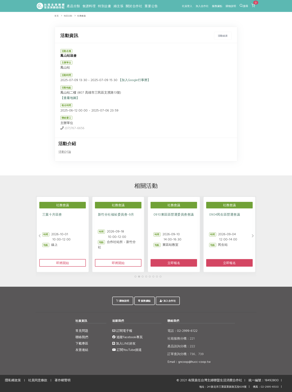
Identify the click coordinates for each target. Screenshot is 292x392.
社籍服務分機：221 (181, 338)
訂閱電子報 (123, 330)
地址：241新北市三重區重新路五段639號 (223, 386)
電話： (172, 330)
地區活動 (68, 16)
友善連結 (81, 349)
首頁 (56, 16)
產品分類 (73, 6)
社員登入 (187, 6)
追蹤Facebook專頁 (129, 337)
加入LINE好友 (125, 343)
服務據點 (217, 6)
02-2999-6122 (182, 330)
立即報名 (173, 263)
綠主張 (119, 6)
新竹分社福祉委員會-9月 (116, 214)
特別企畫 (104, 6)
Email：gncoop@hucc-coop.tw (189, 361)
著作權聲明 (63, 380)
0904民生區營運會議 (224, 214)
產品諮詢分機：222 (181, 346)
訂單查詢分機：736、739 (185, 354)
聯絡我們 (81, 337)
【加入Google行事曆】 (134, 80)
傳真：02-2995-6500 (266, 386)
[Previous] (40, 236)
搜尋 (245, 6)
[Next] (252, 236)
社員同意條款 (37, 380)
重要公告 (151, 6)
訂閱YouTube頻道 (129, 349)
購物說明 (231, 6)
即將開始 (62, 263)
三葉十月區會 (52, 214)
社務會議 (81, 16)
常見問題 (81, 330)
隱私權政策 (13, 380)
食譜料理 (89, 6)
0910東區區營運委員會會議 (174, 214)
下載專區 (81, 343)
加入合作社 (202, 6)
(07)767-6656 (74, 128)
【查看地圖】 (69, 98)
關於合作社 (134, 6)
